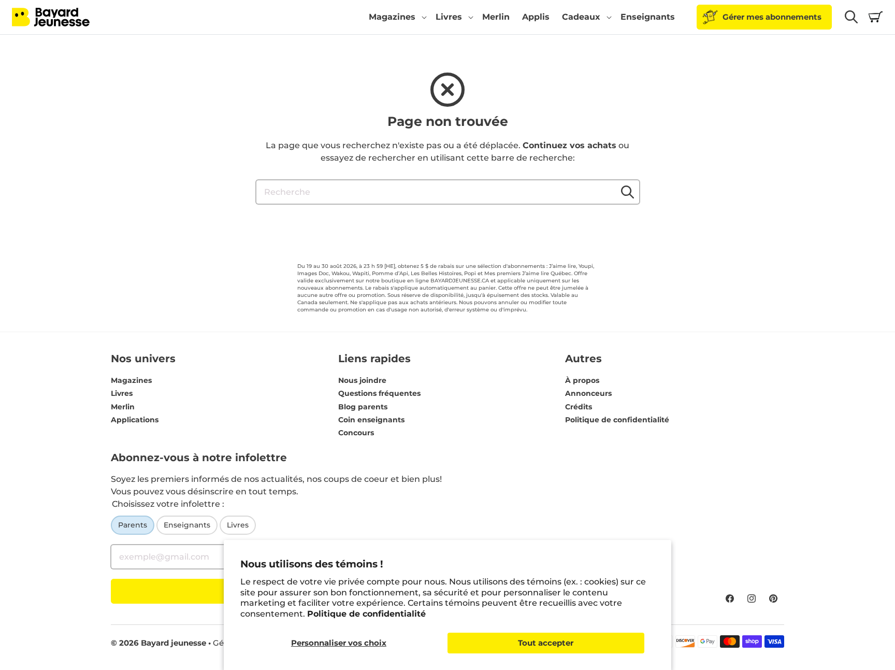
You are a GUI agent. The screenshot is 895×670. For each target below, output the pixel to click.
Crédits (578, 406)
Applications (134, 419)
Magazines (131, 380)
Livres (122, 393)
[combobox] (447, 192)
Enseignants (187, 525)
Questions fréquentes (379, 393)
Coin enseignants (371, 419)
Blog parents (362, 406)
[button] (396, 17)
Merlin (123, 406)
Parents (132, 525)
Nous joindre (362, 380)
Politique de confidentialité (366, 614)
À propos (582, 380)
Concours (356, 432)
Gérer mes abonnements (772, 17)
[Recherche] (627, 191)
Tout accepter (545, 643)
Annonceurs (588, 393)
